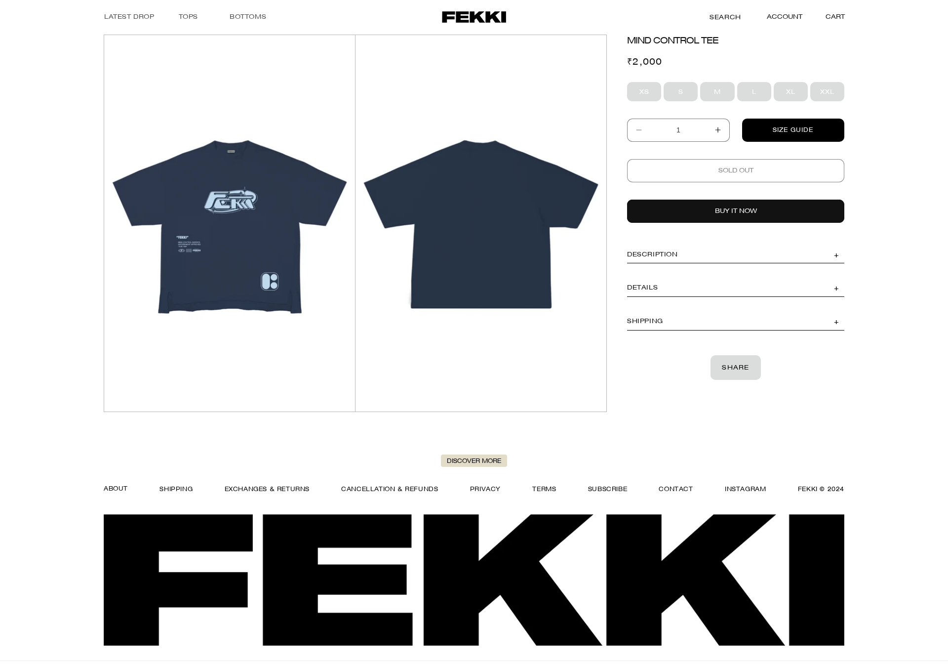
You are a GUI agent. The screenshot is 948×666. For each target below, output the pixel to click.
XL (797, 93)
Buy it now (736, 210)
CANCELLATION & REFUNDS (389, 489)
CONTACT (676, 489)
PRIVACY (485, 489)
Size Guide (793, 129)
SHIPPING (176, 489)
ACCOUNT (784, 16)
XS (650, 93)
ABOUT (116, 488)
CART (835, 16)
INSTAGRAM (745, 489)
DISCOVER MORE (474, 460)
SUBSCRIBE (607, 489)
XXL (832, 93)
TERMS (544, 489)
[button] (188, 16)
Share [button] (736, 367)
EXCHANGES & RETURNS (267, 489)
